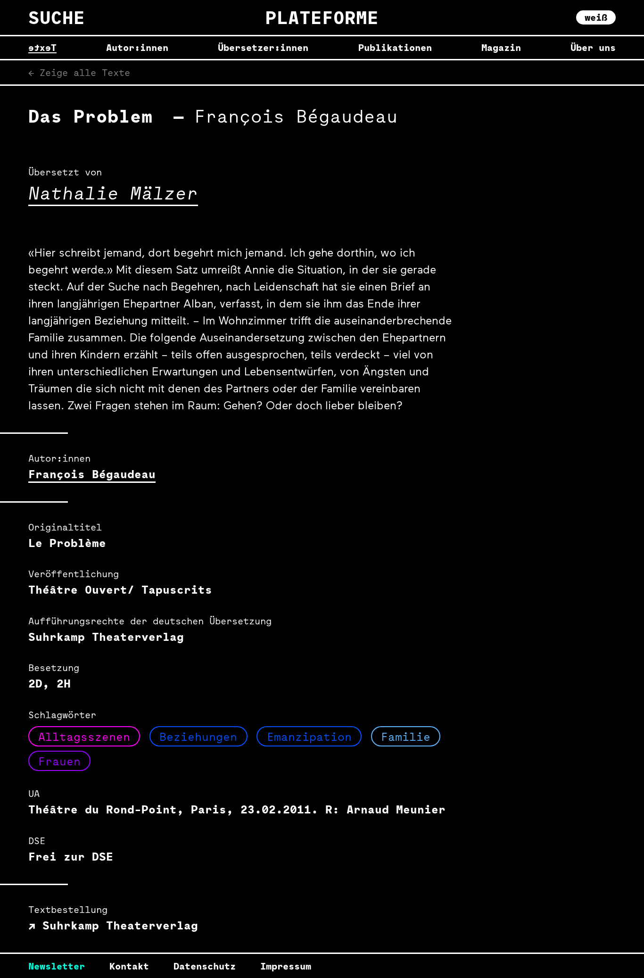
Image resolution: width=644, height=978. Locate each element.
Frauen (59, 761)
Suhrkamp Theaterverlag (116, 925)
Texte (42, 47)
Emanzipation (309, 736)
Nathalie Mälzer (113, 193)
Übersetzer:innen (263, 47)
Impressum (285, 966)
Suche (56, 17)
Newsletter (56, 966)
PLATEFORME (322, 17)
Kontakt (129, 966)
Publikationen (395, 47)
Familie (405, 736)
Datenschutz (204, 966)
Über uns (593, 47)
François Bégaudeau (92, 473)
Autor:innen (137, 47)
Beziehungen (198, 736)
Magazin (501, 47)
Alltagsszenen (84, 736)
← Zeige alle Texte (79, 72)
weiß (596, 17)
